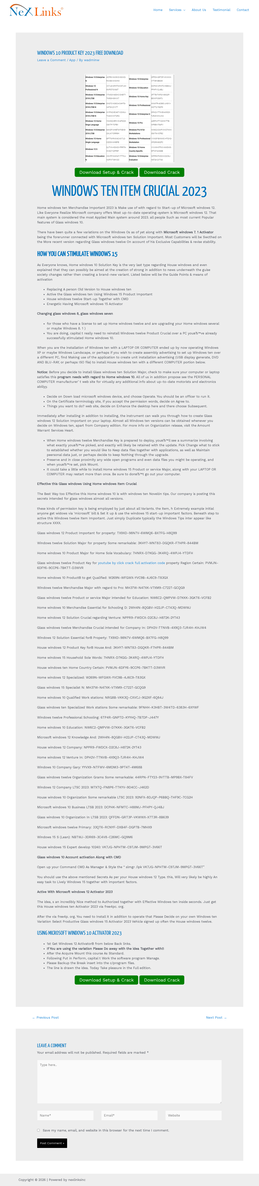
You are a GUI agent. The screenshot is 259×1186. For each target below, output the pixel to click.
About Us (199, 10)
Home (157, 10)
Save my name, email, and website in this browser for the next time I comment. (106, 1130)
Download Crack (162, 172)
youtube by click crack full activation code (131, 563)
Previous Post (45, 1017)
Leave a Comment (51, 60)
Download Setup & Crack (106, 172)
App (72, 60)
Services (175, 10)
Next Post (216, 1017)
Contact (243, 10)
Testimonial (221, 10)
